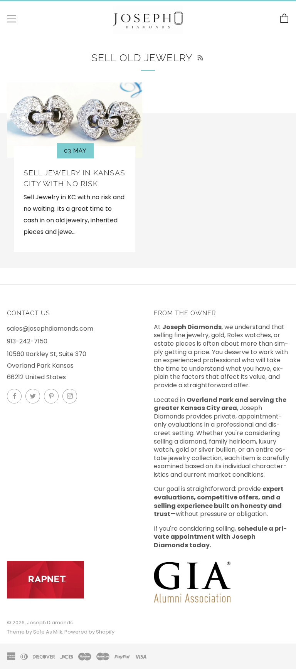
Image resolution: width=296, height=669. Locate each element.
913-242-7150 (27, 341)
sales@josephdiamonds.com (50, 328)
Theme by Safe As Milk (34, 632)
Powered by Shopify (89, 632)
